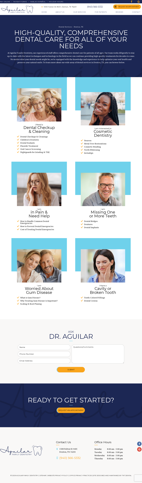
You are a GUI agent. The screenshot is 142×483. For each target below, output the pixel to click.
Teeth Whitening (92, 149)
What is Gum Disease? (30, 297)
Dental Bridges (91, 221)
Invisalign (88, 153)
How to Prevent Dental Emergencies (36, 226)
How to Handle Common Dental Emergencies (34, 222)
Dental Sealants (27, 142)
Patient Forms (20, 2)
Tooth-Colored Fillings (94, 297)
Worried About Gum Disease (39, 289)
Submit (71, 370)
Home (44, 12)
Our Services (79, 12)
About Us (60, 12)
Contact (136, 12)
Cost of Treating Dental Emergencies (37, 229)
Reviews (119, 12)
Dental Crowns (91, 300)
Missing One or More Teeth (102, 213)
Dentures (88, 224)
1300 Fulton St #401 (68, 450)
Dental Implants (91, 227)
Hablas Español (38, 2)
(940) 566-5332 (95, 6)
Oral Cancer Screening (30, 149)
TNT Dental (127, 475)
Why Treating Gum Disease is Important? (39, 300)
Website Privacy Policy (58, 475)
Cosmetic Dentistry (103, 132)
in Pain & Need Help (39, 213)
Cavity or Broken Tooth (103, 289)
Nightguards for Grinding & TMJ (34, 152)
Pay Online (5, 2)
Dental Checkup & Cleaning (39, 128)
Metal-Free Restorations (95, 143)
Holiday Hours (56, 2)
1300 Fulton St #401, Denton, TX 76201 (60, 7)
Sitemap (43, 475)
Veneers (87, 140)
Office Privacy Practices (81, 475)
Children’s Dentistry (29, 139)
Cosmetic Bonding (92, 146)
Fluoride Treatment (29, 146)
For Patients (101, 12)
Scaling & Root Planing (31, 303)
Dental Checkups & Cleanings (34, 136)
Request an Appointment (128, 7)
